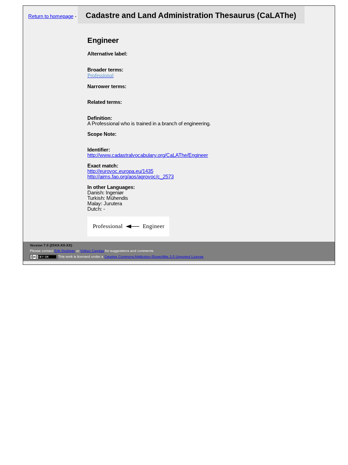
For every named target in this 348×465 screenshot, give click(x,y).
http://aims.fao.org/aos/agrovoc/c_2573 (130, 176)
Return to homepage (50, 16)
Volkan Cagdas (92, 251)
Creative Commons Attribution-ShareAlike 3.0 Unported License (154, 256)
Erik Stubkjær (64, 251)
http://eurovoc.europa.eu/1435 (120, 171)
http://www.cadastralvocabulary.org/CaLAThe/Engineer (147, 155)
